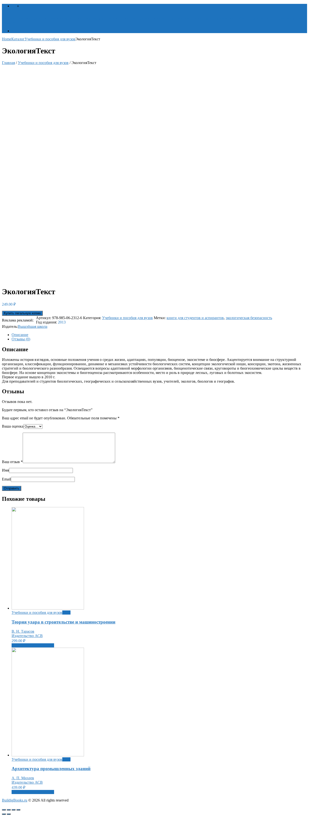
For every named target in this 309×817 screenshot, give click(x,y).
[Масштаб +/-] (18, 809)
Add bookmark (32, 6)
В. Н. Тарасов (23, 631)
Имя (5, 470)
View (66, 612)
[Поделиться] (9, 809)
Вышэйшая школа (32, 326)
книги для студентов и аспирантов (195, 318)
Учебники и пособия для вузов (50, 39)
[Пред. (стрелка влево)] (4, 814)
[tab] (159, 335)
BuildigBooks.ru (14, 800)
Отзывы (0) (21, 339)
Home (6, 39)
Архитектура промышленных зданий (51, 768)
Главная (8, 63)
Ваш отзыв (12, 462)
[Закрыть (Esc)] (4, 809)
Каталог (18, 31)
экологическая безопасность (249, 318)
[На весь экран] (13, 809)
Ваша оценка (12, 426)
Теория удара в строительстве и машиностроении (63, 621)
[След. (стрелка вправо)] (9, 814)
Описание (20, 335)
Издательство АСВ (27, 636)
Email (6, 479)
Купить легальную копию (22, 313)
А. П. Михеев (23, 778)
